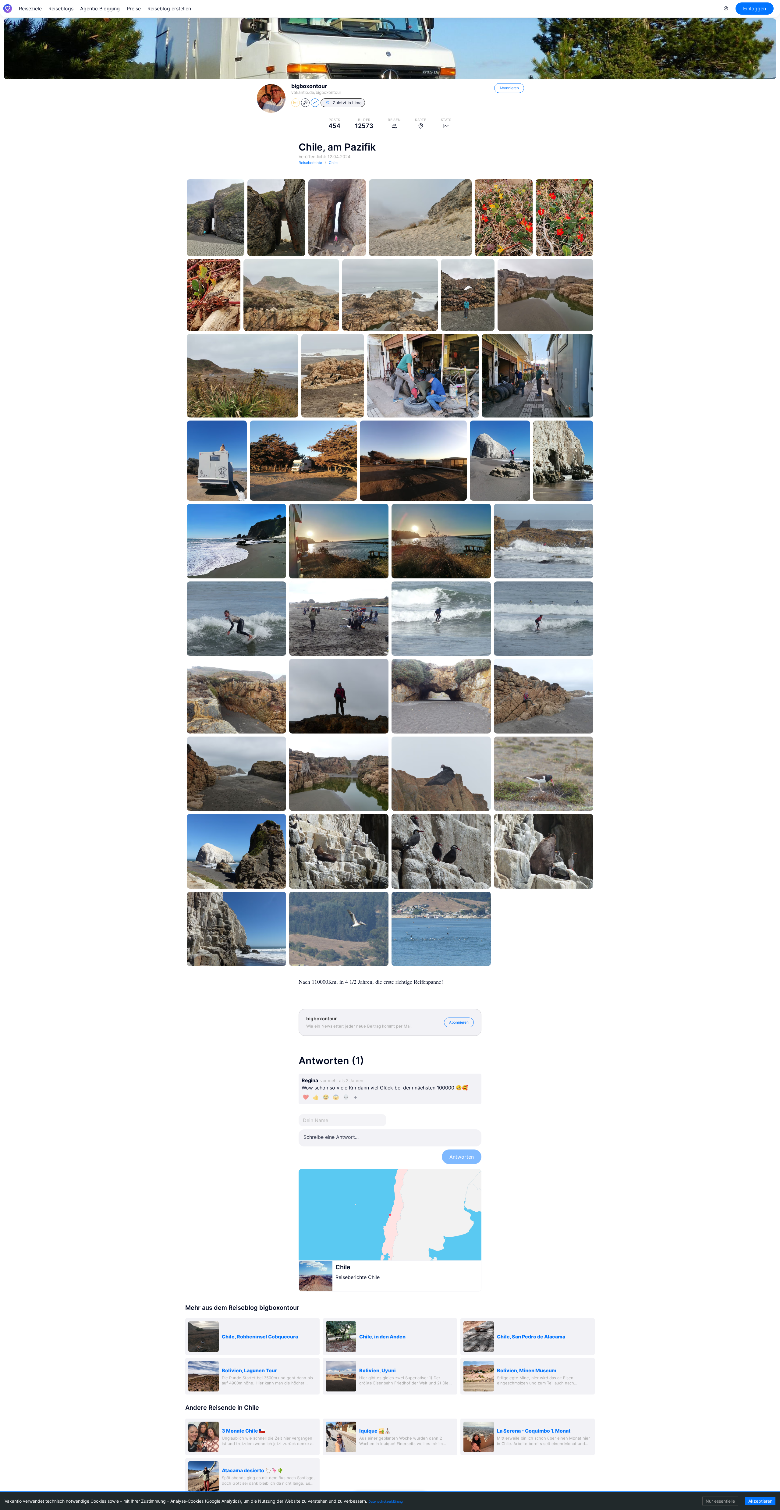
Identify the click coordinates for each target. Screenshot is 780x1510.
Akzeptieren (760, 1501)
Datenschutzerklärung (385, 1501)
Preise (134, 8)
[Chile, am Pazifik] (215, 217)
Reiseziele (30, 8)
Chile (342, 1267)
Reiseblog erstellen (169, 8)
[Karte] (390, 1214)
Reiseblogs (60, 8)
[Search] (726, 8)
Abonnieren (509, 88)
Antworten (461, 1157)
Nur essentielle (720, 1501)
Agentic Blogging (100, 8)
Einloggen (754, 8)
